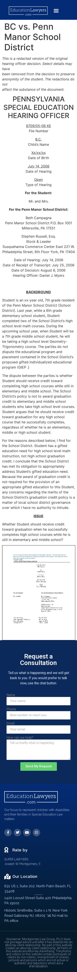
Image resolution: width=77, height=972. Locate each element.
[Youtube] (27, 832)
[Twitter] (17, 832)
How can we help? (20, 737)
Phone (11, 709)
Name (10, 695)
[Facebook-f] (8, 832)
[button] (56, 11)
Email (10, 723)
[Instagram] (36, 832)
